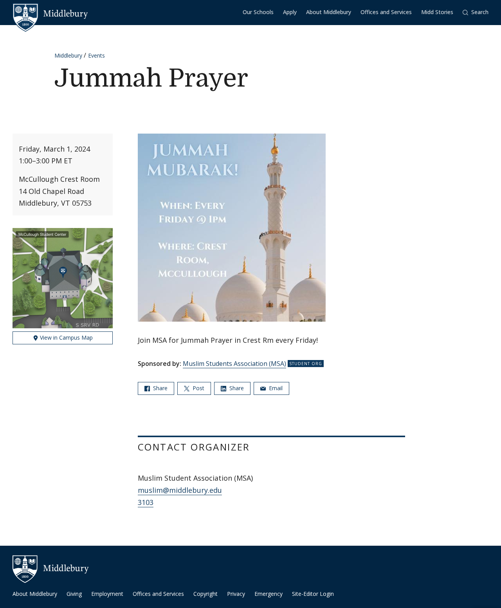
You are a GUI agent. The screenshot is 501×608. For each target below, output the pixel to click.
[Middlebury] (50, 13)
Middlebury (68, 55)
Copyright (205, 593)
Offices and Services (386, 12)
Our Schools (258, 12)
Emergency (268, 593)
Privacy (236, 593)
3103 (145, 502)
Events (96, 55)
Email (275, 388)
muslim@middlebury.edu (180, 490)
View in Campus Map (65, 337)
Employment (107, 593)
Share (159, 388)
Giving (74, 593)
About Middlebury (328, 12)
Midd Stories (437, 12)
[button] (475, 12)
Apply (290, 12)
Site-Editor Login (313, 593)
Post (197, 388)
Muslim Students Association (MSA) (234, 363)
